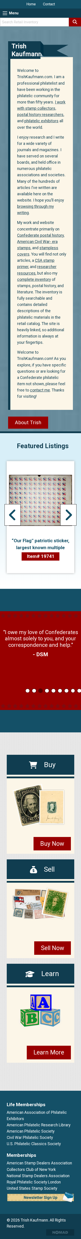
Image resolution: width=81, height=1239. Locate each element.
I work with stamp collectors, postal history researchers (41, 108)
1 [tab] (27, 690)
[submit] (75, 22)
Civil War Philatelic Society (30, 1137)
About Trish (28, 422)
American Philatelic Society (30, 1131)
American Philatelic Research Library (38, 1125)
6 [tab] (60, 690)
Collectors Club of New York (31, 1169)
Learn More (49, 1052)
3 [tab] (40, 690)
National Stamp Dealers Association (38, 1176)
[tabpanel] (40, 638)
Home (31, 4)
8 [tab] (73, 690)
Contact (49, 4)
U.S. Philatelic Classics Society (34, 1144)
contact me (40, 390)
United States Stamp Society (32, 1188)
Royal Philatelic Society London (34, 1182)
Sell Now (52, 948)
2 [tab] (34, 690)
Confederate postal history (40, 235)
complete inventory (34, 279)
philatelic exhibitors (41, 121)
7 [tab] (66, 690)
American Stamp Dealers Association (39, 1163)
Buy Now (52, 843)
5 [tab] (53, 690)
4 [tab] (47, 690)
